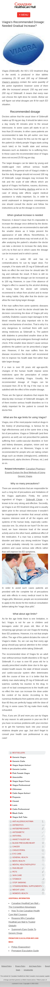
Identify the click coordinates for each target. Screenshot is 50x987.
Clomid (15, 801)
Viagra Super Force (21, 781)
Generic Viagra (19, 757)
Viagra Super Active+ (21, 765)
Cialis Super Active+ (21, 793)
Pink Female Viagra (21, 773)
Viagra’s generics (10, 82)
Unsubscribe (28, 970)
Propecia (16, 797)
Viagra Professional (21, 785)
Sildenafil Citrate (34, 499)
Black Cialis (17, 813)
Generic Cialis (18, 761)
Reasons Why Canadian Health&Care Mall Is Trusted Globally (22, 922)
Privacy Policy (20, 966)
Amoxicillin (17, 777)
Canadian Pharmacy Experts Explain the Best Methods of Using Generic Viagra (25, 472)
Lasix (14, 805)
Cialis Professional (20, 809)
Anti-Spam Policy (35, 966)
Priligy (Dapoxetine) (20, 947)
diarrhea (31, 189)
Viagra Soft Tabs (19, 817)
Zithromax (17, 789)
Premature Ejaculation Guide (25, 951)
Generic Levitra (19, 769)
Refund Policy (6, 966)
